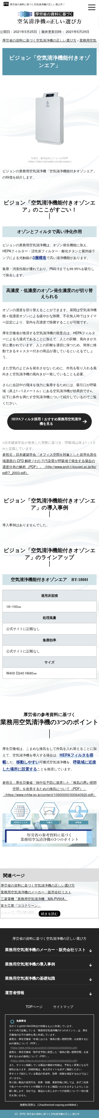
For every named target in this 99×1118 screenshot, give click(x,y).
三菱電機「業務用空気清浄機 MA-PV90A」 (34, 898)
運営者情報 (14, 992)
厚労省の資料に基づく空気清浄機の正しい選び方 (38, 885)
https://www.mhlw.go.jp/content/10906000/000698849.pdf (44, 1047)
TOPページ (34, 1006)
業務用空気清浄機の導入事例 (30, 964)
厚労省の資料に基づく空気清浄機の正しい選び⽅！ (37, 4)
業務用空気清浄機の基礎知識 (30, 978)
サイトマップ (63, 1006)
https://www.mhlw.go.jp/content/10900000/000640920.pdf (44, 1060)
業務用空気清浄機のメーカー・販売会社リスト (36, 891)
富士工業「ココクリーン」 (21, 905)
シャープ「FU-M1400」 (19, 912)
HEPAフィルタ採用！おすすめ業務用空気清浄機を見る (46, 421)
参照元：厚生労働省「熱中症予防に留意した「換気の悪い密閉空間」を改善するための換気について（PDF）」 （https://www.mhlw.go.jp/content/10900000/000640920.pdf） (49, 788)
